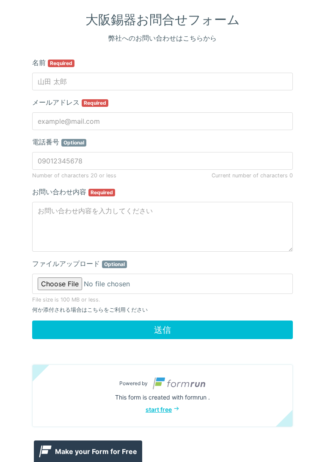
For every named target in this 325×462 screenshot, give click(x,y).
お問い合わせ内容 (72, 192)
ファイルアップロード (78, 263)
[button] (162, 395)
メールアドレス (69, 102)
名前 (52, 62)
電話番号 (58, 142)
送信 (162, 330)
